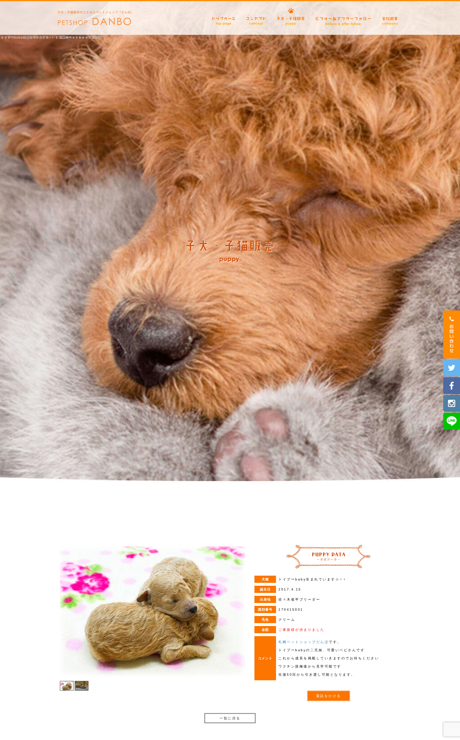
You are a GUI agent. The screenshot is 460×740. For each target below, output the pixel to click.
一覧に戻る (230, 718)
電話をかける (328, 696)
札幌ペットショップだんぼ (303, 642)
